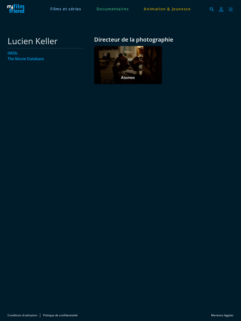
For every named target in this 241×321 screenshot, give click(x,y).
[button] (230, 9)
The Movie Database (26, 58)
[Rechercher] (212, 9)
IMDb (12, 53)
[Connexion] (221, 9)
